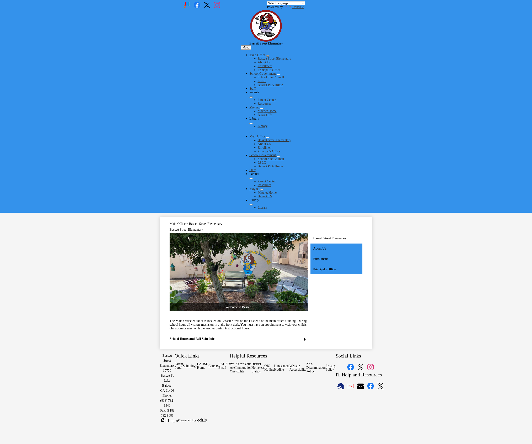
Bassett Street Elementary (274, 58)
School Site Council (271, 77)
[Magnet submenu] (262, 108)
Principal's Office (269, 70)
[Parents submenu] (251, 97)
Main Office (178, 223)
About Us (264, 62)
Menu (246, 47)
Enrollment (265, 66)
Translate (298, 7)
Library (262, 126)
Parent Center (267, 99)
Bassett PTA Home (270, 85)
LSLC (262, 81)
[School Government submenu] (278, 74)
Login (169, 420)
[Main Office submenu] (268, 56)
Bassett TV (265, 114)
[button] (257, 136)
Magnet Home (267, 111)
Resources (264, 103)
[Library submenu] (251, 123)
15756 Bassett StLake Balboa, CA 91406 (167, 380)
